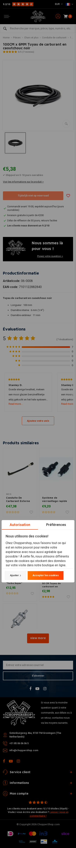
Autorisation (20, 525)
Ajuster (14, 575)
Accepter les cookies (46, 575)
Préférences (56, 525)
